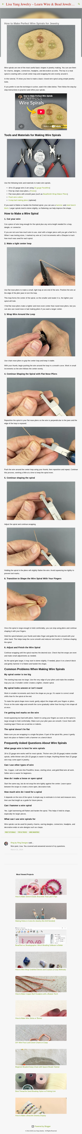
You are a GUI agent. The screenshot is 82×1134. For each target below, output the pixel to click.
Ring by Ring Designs (19, 843)
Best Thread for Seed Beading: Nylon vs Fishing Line (35, 1091)
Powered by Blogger (42, 1126)
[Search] (79, 4)
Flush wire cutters (16, 197)
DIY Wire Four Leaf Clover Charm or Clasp (31, 1043)
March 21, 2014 (17, 850)
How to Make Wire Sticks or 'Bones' (28, 1018)
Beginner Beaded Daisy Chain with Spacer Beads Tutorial (37, 1067)
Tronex (33, 191)
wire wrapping (34, 832)
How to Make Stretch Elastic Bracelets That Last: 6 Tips (36, 897)
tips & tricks (22, 832)
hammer (59, 205)
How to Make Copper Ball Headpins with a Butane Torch (36, 994)
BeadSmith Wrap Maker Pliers (55, 194)
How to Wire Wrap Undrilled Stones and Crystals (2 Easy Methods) (40, 970)
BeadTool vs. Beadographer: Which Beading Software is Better (39, 945)
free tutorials (10, 832)
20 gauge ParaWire (41, 188)
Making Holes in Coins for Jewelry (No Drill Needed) (35, 921)
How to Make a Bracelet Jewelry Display (30, 1116)
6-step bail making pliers (18, 200)
